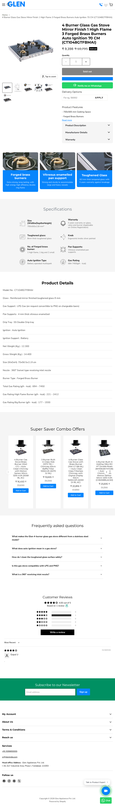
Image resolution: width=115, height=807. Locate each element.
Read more (67, 120)
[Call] (101, 4)
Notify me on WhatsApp (89, 85)
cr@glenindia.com (9, 757)
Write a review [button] (57, 632)
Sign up (83, 692)
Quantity (65, 55)
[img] (10, 650)
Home (5, 15)
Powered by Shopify (57, 801)
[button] (7, 88)
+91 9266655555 (9, 751)
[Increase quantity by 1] (86, 61)
